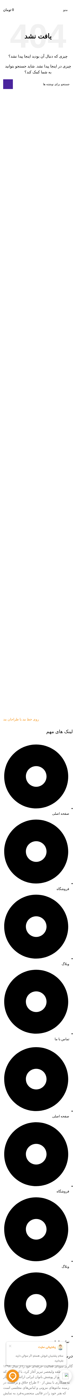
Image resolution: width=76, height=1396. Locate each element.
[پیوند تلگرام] (30, 3)
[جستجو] (8, 84)
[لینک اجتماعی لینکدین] (40, 3)
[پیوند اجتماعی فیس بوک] (45, 3)
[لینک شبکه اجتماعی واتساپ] (35, 3)
